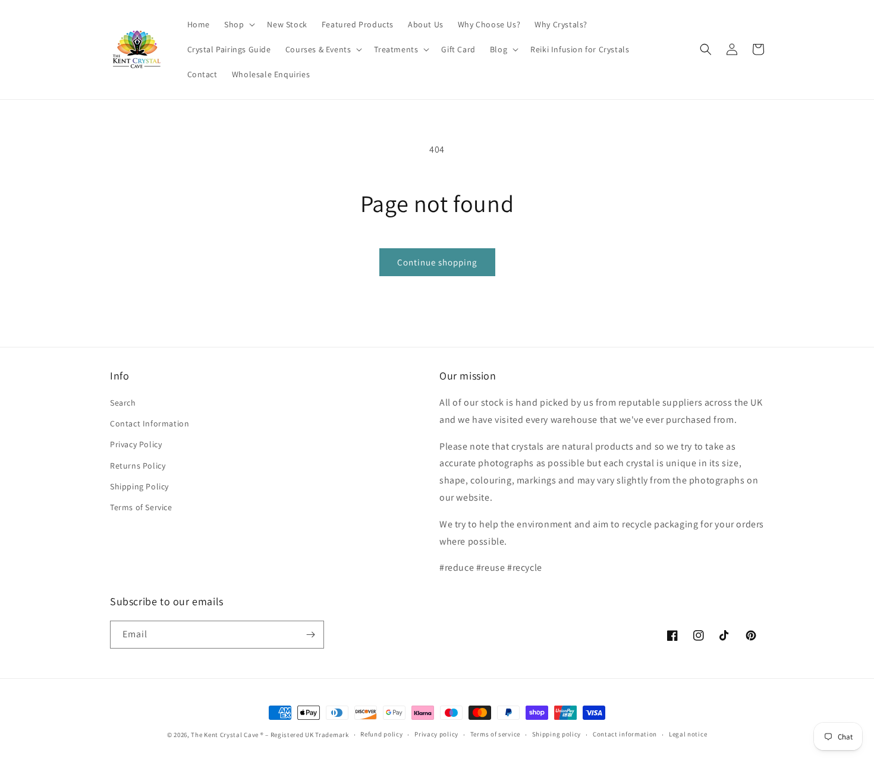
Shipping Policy (139, 486)
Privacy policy (436, 734)
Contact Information (149, 423)
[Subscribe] (310, 635)
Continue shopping (437, 262)
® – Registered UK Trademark (304, 735)
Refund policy (381, 734)
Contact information (625, 734)
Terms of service (495, 734)
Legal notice (688, 734)
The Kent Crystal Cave (225, 735)
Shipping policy (556, 734)
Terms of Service (141, 507)
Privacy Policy (136, 444)
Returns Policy (137, 465)
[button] (238, 24)
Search (123, 402)
